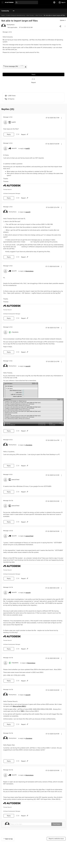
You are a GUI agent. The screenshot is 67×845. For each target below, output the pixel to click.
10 (9, 500)
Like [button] (32, 79)
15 (9, 733)
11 (9, 531)
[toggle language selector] (54, 2)
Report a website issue (56, 839)
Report (33, 82)
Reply (33, 74)
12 (9, 587)
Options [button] (62, 20)
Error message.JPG (11, 66)
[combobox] (26, 2)
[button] (65, 26)
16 (9, 770)
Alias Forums (30, 15)
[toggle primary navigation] (3, 2)
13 (9, 658)
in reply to (24, 149)
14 (9, 689)
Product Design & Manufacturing (15, 15)
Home (3, 15)
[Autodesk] (9, 2)
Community (5, 11)
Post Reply (56, 824)
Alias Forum (38, 15)
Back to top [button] (9, 839)
